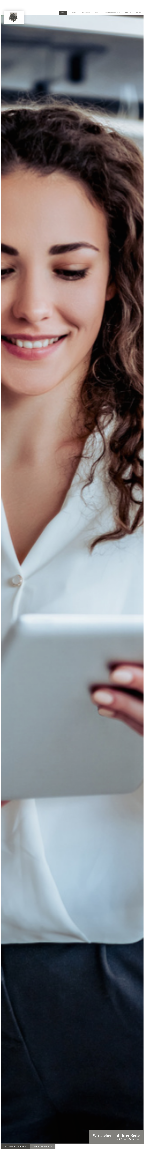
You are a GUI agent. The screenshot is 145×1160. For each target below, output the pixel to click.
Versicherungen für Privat (112, 13)
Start (62, 13)
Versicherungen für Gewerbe (90, 13)
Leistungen (73, 13)
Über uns (128, 13)
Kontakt (138, 13)
